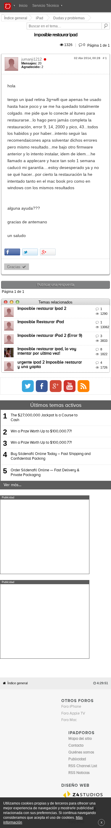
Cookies (58, 694)
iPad (40, 18)
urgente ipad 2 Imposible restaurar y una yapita (62, 308)
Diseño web (44, 699)
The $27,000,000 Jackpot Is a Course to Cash (44, 363)
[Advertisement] (44, 482)
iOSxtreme (77, 676)
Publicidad (89, 694)
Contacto (72, 694)
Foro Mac (69, 581)
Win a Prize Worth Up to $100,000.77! (41, 377)
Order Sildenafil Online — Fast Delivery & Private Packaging (45, 418)
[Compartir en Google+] (49, 197)
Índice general (17, 544)
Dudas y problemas (70, 18)
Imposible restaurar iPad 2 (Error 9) (50, 281)
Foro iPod (76, 683)
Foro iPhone (71, 568)
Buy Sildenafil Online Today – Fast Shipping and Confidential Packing (51, 402)
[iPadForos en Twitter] (83, 332)
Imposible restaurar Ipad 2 (42, 254)
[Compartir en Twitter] (31, 197)
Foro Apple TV (73, 574)
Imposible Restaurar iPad (41, 268)
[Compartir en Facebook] (13, 197)
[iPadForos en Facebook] (96, 332)
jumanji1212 (32, 52)
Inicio (23, 5)
